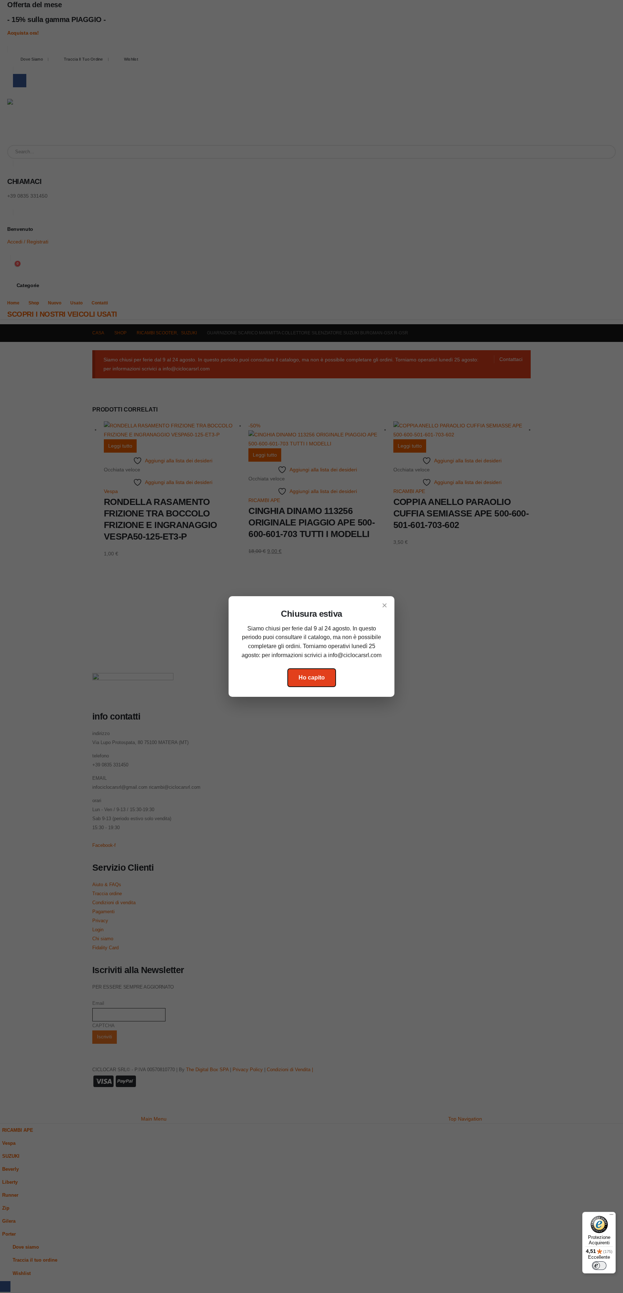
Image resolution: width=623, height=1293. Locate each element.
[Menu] (611, 1216)
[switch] (599, 1265)
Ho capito (312, 677)
